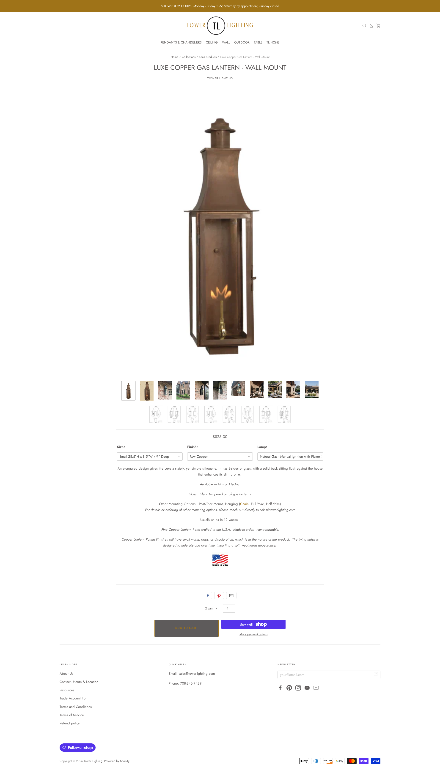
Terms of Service (72, 715)
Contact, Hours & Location (79, 681)
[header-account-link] (370, 25)
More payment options (253, 634)
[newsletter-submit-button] (376, 674)
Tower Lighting (220, 78)
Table (258, 42)
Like (208, 595)
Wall (226, 42)
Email (231, 595)
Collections (188, 57)
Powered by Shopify (116, 761)
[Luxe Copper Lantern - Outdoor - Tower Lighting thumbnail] (165, 390)
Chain (244, 503)
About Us (66, 673)
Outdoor (242, 42)
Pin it (219, 595)
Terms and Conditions (76, 706)
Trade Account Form (74, 698)
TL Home (273, 42)
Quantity (211, 608)
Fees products (208, 57)
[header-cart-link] (377, 25)
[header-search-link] (363, 25)
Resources (67, 690)
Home (174, 57)
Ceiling (212, 42)
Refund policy (70, 723)
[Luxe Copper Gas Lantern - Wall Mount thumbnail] (128, 390)
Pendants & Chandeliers (181, 42)
